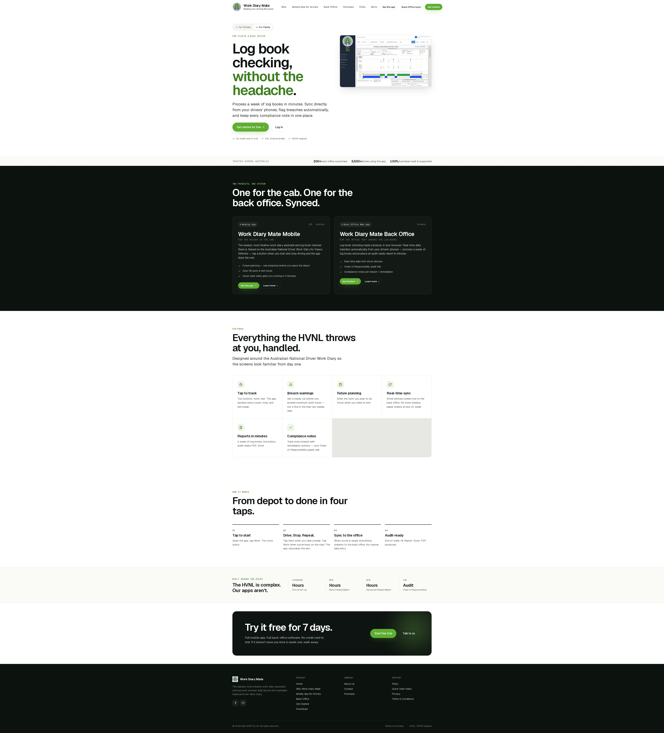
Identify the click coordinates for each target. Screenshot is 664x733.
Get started (434, 6)
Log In (279, 127)
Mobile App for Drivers (308, 693)
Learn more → (270, 285)
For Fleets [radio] (264, 27)
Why (284, 6)
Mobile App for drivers (305, 6)
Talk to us (409, 633)
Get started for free (249, 127)
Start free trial (383, 633)
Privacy (396, 693)
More (374, 6)
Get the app (388, 6)
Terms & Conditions (403, 698)
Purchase (348, 6)
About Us (349, 683)
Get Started (348, 281)
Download (302, 708)
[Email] (243, 703)
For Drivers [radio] (245, 27)
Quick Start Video (402, 688)
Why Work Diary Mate (308, 688)
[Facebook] (235, 703)
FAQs (362, 6)
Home (299, 683)
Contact (348, 688)
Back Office (330, 6)
